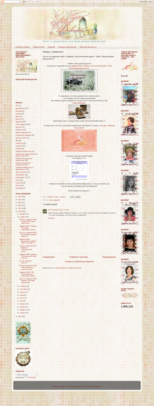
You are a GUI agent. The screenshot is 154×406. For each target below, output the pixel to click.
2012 (20, 316)
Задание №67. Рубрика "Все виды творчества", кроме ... (28, 228)
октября (23, 286)
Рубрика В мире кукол (24, 151)
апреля (23, 304)
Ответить (51, 218)
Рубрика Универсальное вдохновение (24, 168)
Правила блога (38, 47)
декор (18, 116)
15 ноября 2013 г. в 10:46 (59, 210)
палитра (19, 148)
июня (22, 298)
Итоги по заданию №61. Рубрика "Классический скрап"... (28, 248)
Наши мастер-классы (88, 47)
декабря (23, 214)
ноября (23, 217)
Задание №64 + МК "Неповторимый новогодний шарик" (27, 274)
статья (18, 180)
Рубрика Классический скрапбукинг (24, 159)
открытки (19, 146)
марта (22, 307)
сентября (23, 289)
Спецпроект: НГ (21, 177)
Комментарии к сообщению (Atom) (68, 268)
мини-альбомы (21, 138)
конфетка (19, 130)
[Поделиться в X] (75, 197)
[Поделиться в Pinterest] (79, 197)
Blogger (98, 386)
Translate (32, 377)
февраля (23, 310)
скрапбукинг (20, 175)
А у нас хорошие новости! (25, 261)
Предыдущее (109, 257)
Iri (49, 210)
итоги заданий (54, 200)
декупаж (19, 119)
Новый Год (19, 143)
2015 (20, 205)
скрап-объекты (21, 172)
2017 (20, 199)
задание (19, 122)
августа (23, 292)
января (23, 313)
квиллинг (19, 127)
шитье (18, 185)
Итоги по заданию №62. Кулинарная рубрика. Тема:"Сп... (28, 234)
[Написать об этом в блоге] (73, 197)
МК (17, 140)
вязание (19, 114)
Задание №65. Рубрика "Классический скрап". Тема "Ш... (28, 256)
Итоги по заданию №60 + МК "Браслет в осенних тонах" (28, 267)
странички (19, 183)
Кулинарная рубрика (23, 135)
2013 (20, 211)
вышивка (19, 111)
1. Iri (84, 158)
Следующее (49, 257)
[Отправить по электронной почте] (71, 197)
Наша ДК (51, 47)
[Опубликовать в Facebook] (77, 197)
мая (21, 301)
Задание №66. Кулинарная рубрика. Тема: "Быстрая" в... (28, 241)
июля (22, 295)
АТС (17, 105)
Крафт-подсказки (22, 132)
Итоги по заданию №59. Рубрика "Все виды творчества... (28, 280)
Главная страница (22, 47)
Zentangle (19, 188)
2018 (20, 196)
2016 (20, 202)
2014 (20, 208)
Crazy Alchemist (79, 103)
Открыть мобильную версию (79, 261)
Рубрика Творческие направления (23, 164)
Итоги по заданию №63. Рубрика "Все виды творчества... (28, 221)
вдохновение (20, 108)
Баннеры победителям (67, 47)
